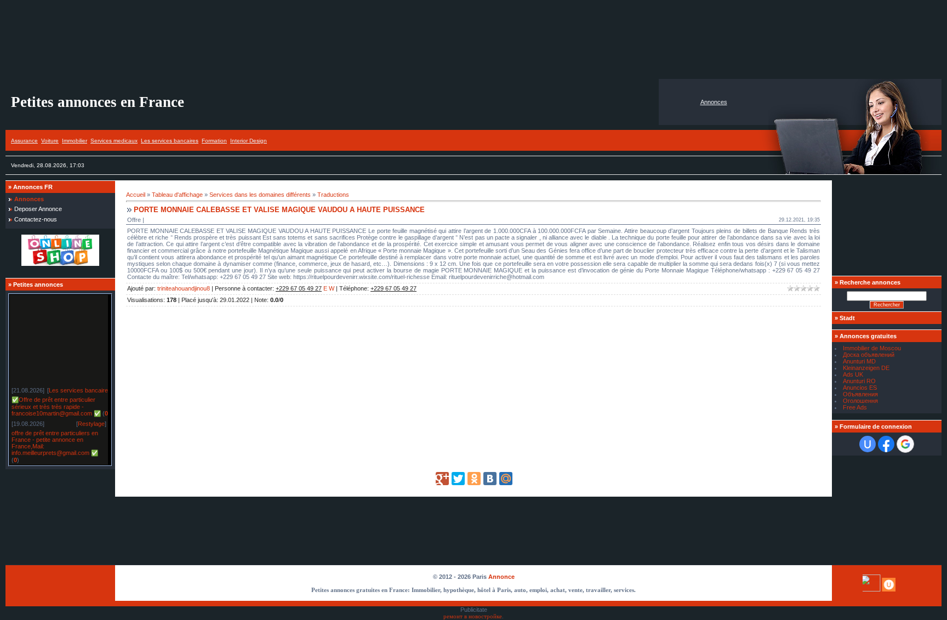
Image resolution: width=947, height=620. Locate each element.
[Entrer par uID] (867, 444)
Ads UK (853, 374)
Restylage (91, 421)
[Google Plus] (442, 478)
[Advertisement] (473, 39)
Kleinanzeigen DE (866, 368)
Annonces (713, 102)
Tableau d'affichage (177, 194)
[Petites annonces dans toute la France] (60, 263)
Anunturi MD (859, 361)
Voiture (50, 141)
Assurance (24, 141)
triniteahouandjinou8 (183, 288)
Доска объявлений (868, 354)
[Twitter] (458, 478)
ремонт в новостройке (472, 616)
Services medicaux (114, 141)
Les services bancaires (169, 141)
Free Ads (855, 407)
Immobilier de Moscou (872, 348)
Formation (214, 141)
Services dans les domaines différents (260, 194)
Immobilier (74, 141)
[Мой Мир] (505, 478)
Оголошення (860, 400)
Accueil (135, 194)
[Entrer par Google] (905, 444)
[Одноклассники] (474, 478)
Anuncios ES (860, 387)
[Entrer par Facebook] (886, 444)
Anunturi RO (859, 381)
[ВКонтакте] (490, 478)
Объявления (860, 394)
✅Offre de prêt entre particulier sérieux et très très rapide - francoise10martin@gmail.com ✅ (56, 404)
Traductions (333, 194)
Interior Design (248, 141)
